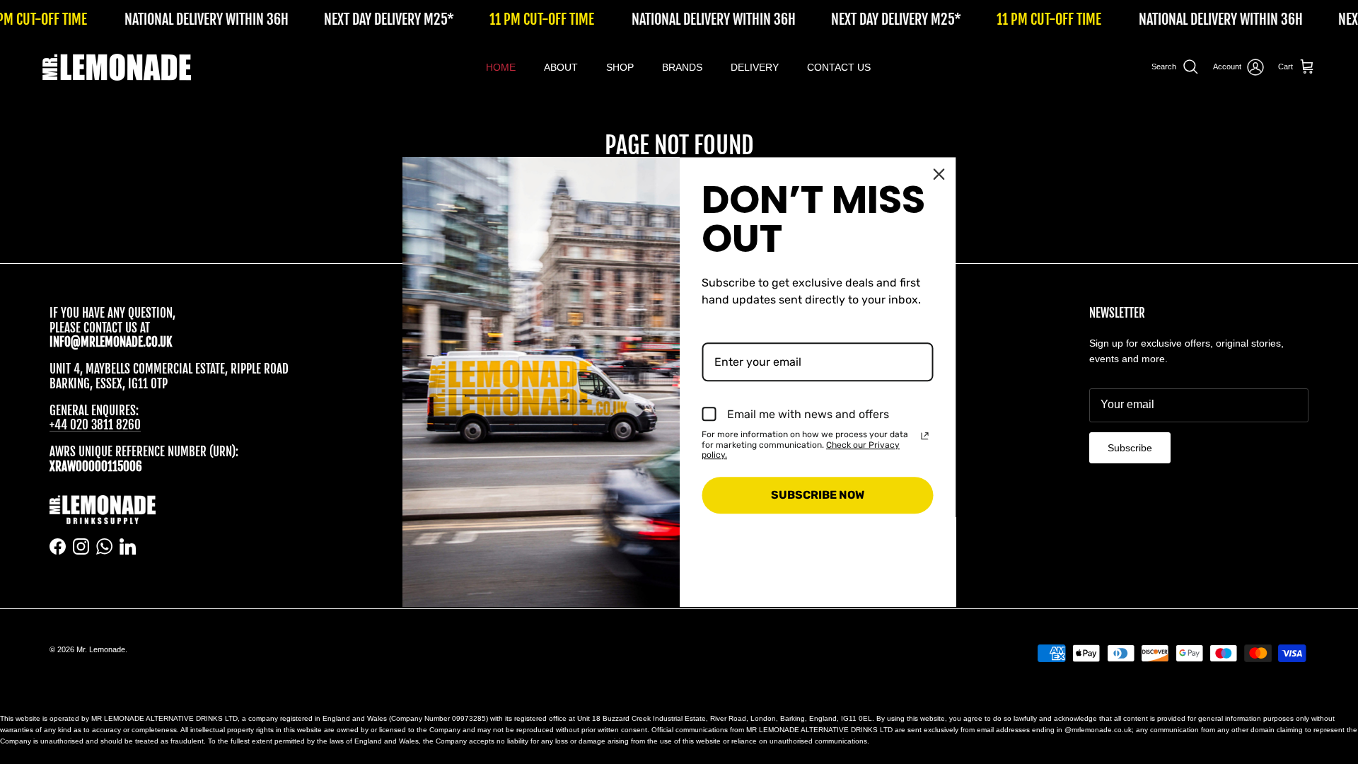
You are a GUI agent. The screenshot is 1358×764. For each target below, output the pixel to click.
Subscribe (1130, 447)
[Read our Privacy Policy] (925, 435)
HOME (501, 67)
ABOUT (561, 67)
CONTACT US (839, 67)
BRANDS (682, 67)
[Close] (939, 174)
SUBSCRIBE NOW (817, 495)
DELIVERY (755, 67)
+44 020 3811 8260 (95, 424)
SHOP (620, 67)
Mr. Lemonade (100, 649)
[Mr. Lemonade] (116, 67)
